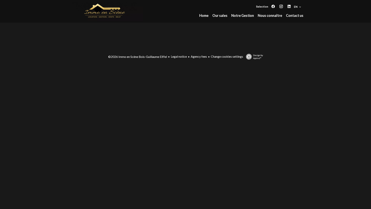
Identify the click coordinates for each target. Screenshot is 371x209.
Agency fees (199, 56)
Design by (258, 57)
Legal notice (179, 56)
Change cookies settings (227, 56)
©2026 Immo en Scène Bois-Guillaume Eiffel (137, 56)
